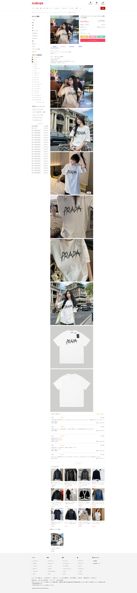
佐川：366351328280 (36, 142)
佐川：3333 (34, 128)
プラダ (35, 66)
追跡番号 (80, 46)
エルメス (36, 61)
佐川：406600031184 (36, 172)
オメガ (64, 573)
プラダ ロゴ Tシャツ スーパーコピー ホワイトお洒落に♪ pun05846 (57, 548)
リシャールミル (66, 563)
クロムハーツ (36, 73)
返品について (55, 577)
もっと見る (46, 126)
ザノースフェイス (37, 97)
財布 (37, 8)
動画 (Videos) (34, 580)
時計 (41, 8)
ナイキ (35, 59)
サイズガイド (63, 46)
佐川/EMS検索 (73, 577)
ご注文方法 (79, 577)
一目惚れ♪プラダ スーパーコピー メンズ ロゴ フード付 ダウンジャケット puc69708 (84, 484)
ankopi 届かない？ (48, 577)
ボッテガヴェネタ (37, 99)
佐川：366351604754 (36, 170)
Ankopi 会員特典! (60, 580)
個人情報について (96, 563)
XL (89, 33)
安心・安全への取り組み (43, 580)
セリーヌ (36, 64)
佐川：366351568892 (36, 132)
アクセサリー (57, 8)
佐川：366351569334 (36, 165)
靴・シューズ (49, 8)
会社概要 (95, 560)
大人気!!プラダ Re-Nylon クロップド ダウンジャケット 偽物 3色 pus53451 (84, 523)
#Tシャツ (85, 29)
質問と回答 (71, 46)
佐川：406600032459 (36, 130)
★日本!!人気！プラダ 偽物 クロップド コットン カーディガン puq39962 (84, 503)
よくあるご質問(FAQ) (64, 577)
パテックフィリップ (67, 568)
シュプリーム (36, 90)
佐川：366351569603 (36, 158)
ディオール (36, 77)
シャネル (36, 75)
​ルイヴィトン (80, 560)
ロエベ (35, 70)
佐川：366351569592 (36, 163)
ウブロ (64, 571)
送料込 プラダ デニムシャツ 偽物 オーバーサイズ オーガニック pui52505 (98, 503)
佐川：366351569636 (36, 156)
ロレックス (36, 79)
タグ (81, 29)
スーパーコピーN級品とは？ (37, 577)
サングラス (71, 8)
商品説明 (54, 46)
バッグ (33, 8)
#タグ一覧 (40, 123)
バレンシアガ (36, 86)
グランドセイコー (37, 95)
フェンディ (36, 93)
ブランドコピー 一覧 (40, 102)
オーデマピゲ (65, 566)
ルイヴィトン (36, 57)
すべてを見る (78, 463)
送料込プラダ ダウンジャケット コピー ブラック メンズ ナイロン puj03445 (57, 484)
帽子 (77, 8)
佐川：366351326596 (36, 137)
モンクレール (36, 68)
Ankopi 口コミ (94, 577)
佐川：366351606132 (36, 149)
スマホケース (64, 8)
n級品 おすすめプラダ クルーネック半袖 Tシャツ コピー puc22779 (57, 523)
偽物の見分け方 (87, 577)
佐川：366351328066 (36, 139)
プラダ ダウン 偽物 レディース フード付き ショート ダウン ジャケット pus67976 (57, 503)
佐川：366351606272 (36, 146)
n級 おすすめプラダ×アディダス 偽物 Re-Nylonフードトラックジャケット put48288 (71, 484)
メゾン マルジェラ (38, 84)
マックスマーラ (37, 88)
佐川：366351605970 (36, 144)
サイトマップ (52, 580)
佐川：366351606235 (36, 151)
